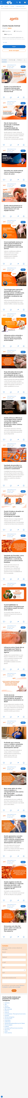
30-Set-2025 (10, 628)
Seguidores (6, 31)
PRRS (6, 1031)
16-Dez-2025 (10, 398)
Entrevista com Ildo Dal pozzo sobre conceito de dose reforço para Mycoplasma (12, 928)
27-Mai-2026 (10, 186)
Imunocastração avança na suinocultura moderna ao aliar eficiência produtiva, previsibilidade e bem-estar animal (13, 245)
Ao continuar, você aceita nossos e (13, 986)
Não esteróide (8, 1009)
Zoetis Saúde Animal (11, 65)
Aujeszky (6, 1015)
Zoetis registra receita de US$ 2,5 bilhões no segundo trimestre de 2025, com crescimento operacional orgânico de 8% (13, 885)
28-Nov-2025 (10, 446)
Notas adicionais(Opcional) (9, 977)
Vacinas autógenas (9, 1017)
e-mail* (4, 962)
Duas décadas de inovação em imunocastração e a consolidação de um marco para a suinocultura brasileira (14, 374)
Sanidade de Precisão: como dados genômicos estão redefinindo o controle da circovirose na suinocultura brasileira (14, 559)
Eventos (12, 60)
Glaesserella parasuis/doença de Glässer (14, 1023)
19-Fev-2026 (9, 353)
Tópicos (6, 1006)
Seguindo (8, 34)
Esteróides (7, 1007)
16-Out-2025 (10, 585)
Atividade (4, 60)
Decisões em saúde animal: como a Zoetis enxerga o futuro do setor (13, 172)
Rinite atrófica (8, 1032)
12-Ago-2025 (10, 907)
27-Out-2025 (10, 536)
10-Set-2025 (9, 676)
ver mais (5, 42)
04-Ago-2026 (10, 67)
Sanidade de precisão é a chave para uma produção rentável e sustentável (13, 466)
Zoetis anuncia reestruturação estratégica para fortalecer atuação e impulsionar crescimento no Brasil (13, 698)
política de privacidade (14, 987)
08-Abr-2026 (10, 270)
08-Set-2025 (10, 769)
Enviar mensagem (14, 50)
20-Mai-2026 (10, 223)
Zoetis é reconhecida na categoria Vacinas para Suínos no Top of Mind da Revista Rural (13, 89)
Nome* (4, 952)
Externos (6, 1010)
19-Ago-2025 (10, 817)
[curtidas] (4, 97)
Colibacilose (7, 1021)
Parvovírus (7, 1029)
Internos (6, 1012)
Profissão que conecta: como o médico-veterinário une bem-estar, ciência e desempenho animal (13, 745)
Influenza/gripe (8, 1025)
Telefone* (4, 957)
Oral (5, 1004)
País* (3, 967)
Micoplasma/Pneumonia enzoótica (13, 1028)
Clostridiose (7, 1020)
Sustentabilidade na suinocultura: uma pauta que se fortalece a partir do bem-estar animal (14, 607)
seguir (14, 46)
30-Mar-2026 (10, 316)
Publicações (18, 31)
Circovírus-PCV (8, 1018)
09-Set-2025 (10, 723)
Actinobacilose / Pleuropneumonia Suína (15, 1014)
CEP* (3, 972)
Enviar (14, 990)
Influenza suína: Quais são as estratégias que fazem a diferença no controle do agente (14, 650)
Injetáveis (6, 1003)
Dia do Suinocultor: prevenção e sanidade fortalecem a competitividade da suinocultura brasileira (11, 126)
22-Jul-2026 (9, 104)
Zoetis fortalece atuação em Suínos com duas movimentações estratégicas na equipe (14, 513)
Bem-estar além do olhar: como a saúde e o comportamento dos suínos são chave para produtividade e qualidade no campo (13, 793)
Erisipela (6, 1026)
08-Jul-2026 (10, 151)
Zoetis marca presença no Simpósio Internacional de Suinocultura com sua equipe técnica (13, 208)
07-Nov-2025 (10, 492)
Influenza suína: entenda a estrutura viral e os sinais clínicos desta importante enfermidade (13, 338)
